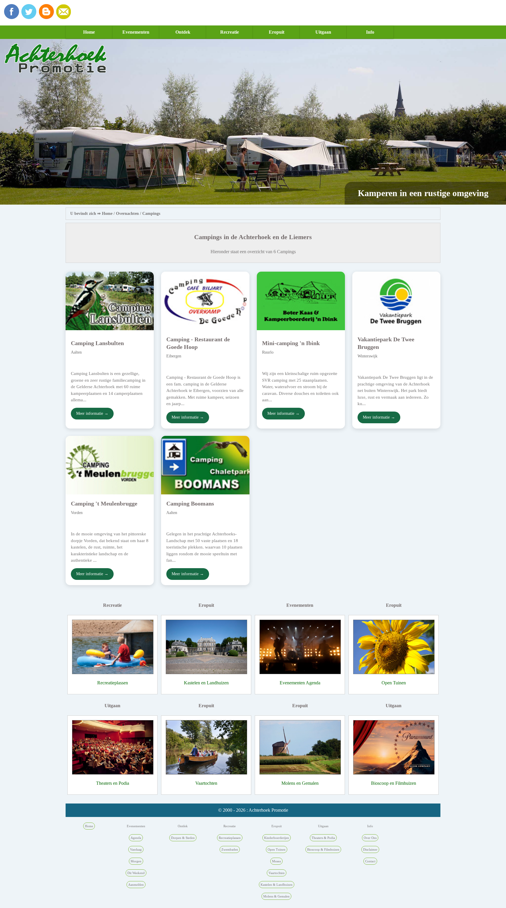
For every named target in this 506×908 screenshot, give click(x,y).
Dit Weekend (136, 873)
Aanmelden (136, 884)
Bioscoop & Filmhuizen (323, 849)
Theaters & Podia (323, 838)
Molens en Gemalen (300, 783)
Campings (151, 213)
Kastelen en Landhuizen (206, 682)
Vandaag (136, 849)
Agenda (136, 838)
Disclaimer (370, 849)
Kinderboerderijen (276, 838)
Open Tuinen (394, 682)
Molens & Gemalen (276, 896)
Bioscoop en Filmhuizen (393, 783)
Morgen (136, 861)
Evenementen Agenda (300, 682)
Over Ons (370, 838)
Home (89, 32)
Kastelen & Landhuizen (277, 884)
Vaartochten (206, 783)
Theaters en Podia (112, 783)
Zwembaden (229, 849)
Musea (276, 861)
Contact (370, 861)
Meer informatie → (92, 413)
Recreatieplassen (112, 682)
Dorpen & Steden (183, 838)
